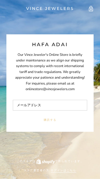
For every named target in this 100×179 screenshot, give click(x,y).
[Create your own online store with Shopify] (45, 161)
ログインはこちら (63, 170)
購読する (50, 120)
